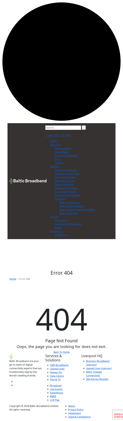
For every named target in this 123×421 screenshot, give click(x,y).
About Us (55, 144)
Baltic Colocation (64, 184)
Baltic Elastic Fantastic (72, 206)
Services (54, 166)
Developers (74, 413)
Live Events (56, 389)
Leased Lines (57, 368)
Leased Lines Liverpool (99, 368)
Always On (56, 372)
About (71, 406)
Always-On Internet (66, 170)
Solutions (60, 199)
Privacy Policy (75, 409)
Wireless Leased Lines (67, 173)
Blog (57, 159)
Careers (59, 162)
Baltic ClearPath (69, 213)
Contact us (56, 231)
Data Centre (57, 376)
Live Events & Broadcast (68, 224)
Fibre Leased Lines (65, 177)
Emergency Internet (66, 188)
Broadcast (56, 385)
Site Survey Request (97, 379)
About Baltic (62, 152)
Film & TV (55, 379)
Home (53, 141)
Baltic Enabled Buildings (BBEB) (77, 209)
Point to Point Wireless (68, 195)
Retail (58, 227)
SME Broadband (59, 365)
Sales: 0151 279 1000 (58, 135)
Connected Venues (65, 191)
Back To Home (61, 352)
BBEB (53, 396)
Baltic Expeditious (70, 202)
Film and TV (61, 220)
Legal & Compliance (79, 416)
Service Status (63, 148)
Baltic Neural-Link (65, 180)
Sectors (54, 217)
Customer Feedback (66, 155)
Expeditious (56, 392)
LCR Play (55, 400)
